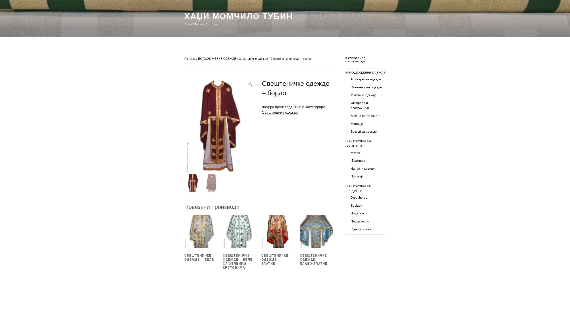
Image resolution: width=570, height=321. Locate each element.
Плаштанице (360, 221)
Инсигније (358, 160)
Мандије (357, 123)
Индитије (357, 213)
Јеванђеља (359, 197)
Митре (355, 152)
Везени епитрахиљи (365, 115)
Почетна (189, 58)
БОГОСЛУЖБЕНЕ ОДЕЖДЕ (217, 58)
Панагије (357, 176)
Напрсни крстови (363, 168)
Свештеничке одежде (253, 58)
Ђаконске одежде (364, 95)
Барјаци (356, 205)
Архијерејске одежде (366, 79)
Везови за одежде (364, 131)
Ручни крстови (361, 229)
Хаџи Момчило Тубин (238, 15)
